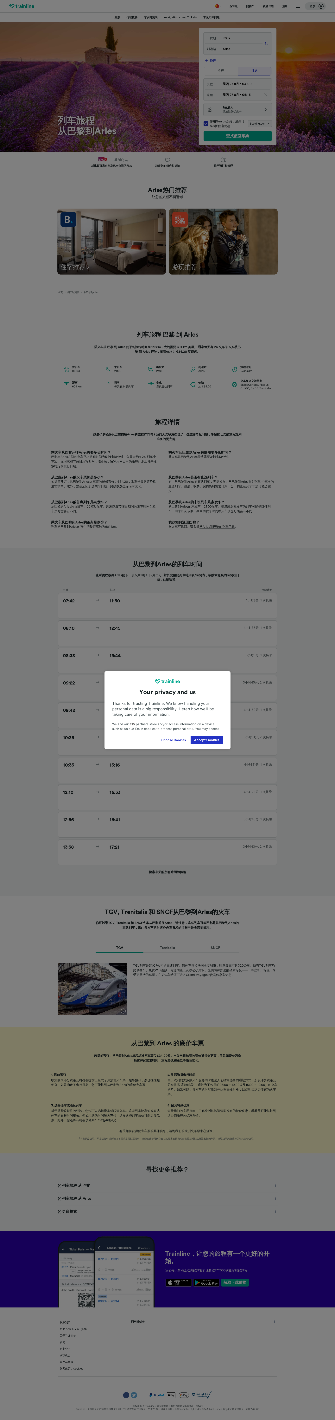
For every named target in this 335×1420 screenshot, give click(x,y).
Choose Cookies (173, 740)
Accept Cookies (206, 740)
